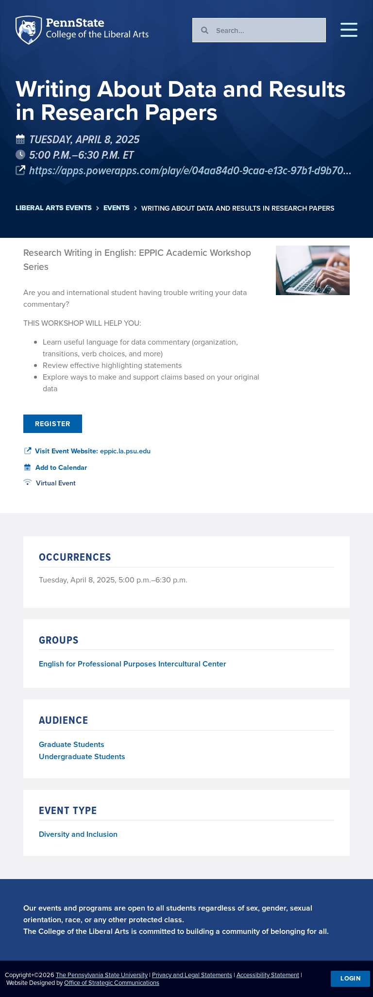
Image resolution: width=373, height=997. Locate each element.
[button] (348, 30)
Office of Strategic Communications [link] (111, 982)
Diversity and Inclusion (78, 834)
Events (116, 208)
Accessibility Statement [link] (268, 974)
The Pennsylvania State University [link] (102, 974)
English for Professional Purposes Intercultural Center (132, 664)
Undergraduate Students (82, 756)
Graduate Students (71, 744)
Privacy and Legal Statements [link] (192, 974)
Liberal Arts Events (54, 208)
